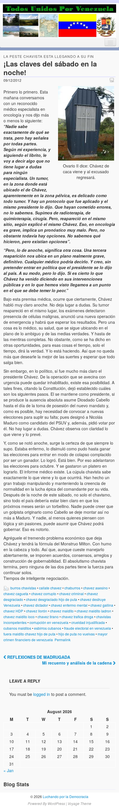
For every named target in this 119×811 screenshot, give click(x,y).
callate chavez (50, 587)
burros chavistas (23, 587)
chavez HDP (13, 610)
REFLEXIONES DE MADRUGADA (38, 657)
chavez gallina (101, 605)
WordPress (56, 803)
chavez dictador (35, 605)
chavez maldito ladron (94, 610)
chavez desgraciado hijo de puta (51, 599)
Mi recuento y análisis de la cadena (77, 663)
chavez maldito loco (19, 616)
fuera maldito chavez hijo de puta (29, 633)
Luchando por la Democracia (65, 796)
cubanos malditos (17, 628)
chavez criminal (71, 593)
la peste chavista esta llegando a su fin (48, 56)
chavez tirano (48, 616)
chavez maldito (62, 610)
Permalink (62, 639)
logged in (41, 694)
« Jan (8, 770)
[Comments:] (113, 79)
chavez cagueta (15, 593)
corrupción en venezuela (48, 622)
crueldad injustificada (88, 622)
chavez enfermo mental (69, 605)
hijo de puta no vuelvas (76, 633)
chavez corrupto (43, 593)
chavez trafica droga (77, 616)
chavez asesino (95, 587)
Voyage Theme (79, 803)
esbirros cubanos (47, 628)
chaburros (72, 587)
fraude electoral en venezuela (87, 628)
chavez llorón (36, 610)
